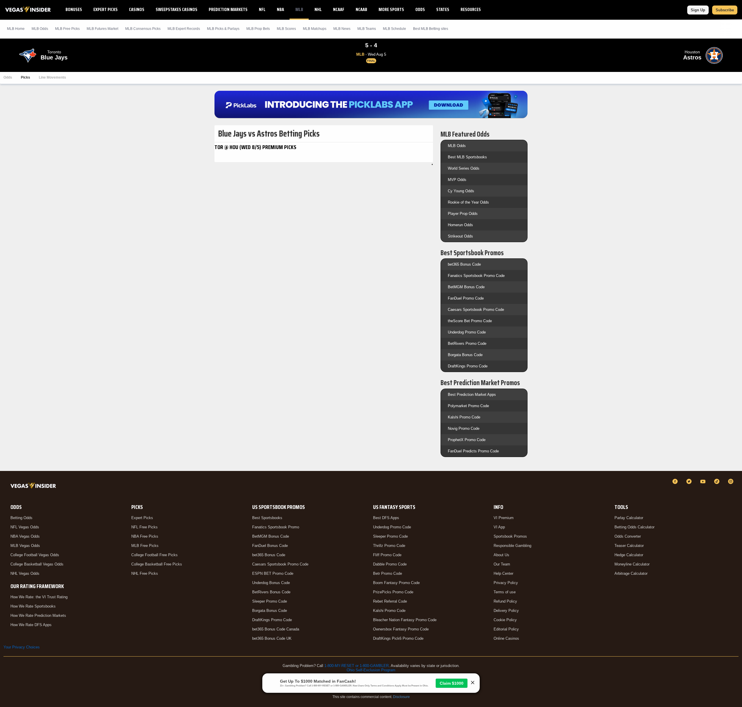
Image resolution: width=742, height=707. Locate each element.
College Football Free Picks (154, 555)
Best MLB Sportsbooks (467, 157)
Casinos (136, 9)
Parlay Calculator (628, 518)
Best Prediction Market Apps (472, 394)
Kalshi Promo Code (464, 417)
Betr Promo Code (387, 573)
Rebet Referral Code (390, 601)
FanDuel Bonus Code (270, 545)
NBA (280, 9)
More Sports (391, 9)
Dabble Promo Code (390, 564)
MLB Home (16, 29)
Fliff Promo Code (387, 555)
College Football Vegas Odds (34, 555)
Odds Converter (627, 536)
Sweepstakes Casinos (176, 9)
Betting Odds (21, 518)
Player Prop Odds (463, 213)
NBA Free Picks (144, 536)
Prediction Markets (228, 9)
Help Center (503, 573)
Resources (471, 9)
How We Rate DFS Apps (31, 625)
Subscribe (725, 10)
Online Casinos (506, 638)
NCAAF (338, 9)
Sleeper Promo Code (269, 601)
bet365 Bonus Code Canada (275, 629)
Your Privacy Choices (21, 647)
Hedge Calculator (628, 555)
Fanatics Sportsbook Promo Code (476, 275)
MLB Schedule (394, 29)
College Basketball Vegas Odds (36, 564)
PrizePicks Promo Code (393, 592)
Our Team (502, 564)
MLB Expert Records (184, 29)
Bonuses (74, 9)
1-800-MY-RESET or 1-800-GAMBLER (356, 666)
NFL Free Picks (144, 527)
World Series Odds (463, 168)
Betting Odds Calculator (634, 527)
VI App (499, 527)
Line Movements (52, 77)
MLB (299, 9)
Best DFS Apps (386, 518)
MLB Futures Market (102, 29)
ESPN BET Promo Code (272, 573)
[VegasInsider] (34, 486)
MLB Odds (40, 29)
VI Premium (504, 518)
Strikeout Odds (460, 236)
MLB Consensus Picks (143, 29)
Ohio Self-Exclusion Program (371, 670)
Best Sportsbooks (267, 518)
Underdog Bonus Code (271, 583)
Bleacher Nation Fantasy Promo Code (405, 620)
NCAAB (361, 9)
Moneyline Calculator (632, 564)
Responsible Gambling (512, 545)
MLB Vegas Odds (25, 545)
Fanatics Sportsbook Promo (275, 527)
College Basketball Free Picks (156, 564)
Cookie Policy (505, 620)
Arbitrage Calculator (631, 573)
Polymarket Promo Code (468, 406)
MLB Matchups (314, 29)
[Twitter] (689, 481)
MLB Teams (366, 29)
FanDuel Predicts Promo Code (473, 451)
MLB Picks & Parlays (223, 29)
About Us (501, 555)
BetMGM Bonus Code (466, 287)
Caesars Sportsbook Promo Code (476, 309)
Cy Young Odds (461, 191)
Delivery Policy (506, 610)
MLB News (341, 29)
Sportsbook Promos (510, 536)
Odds (420, 9)
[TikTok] (717, 481)
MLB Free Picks (145, 545)
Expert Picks (105, 9)
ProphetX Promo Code (466, 440)
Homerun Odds (460, 225)
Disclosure (401, 697)
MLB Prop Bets (258, 29)
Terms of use (505, 592)
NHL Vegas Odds (24, 573)
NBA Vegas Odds (25, 536)
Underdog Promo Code (467, 332)
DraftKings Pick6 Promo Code (398, 638)
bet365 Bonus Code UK (272, 638)
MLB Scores (286, 29)
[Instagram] (731, 481)
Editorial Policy (506, 629)
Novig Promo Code (463, 428)
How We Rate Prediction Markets (38, 615)
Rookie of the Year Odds (468, 202)
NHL (318, 9)
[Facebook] (675, 481)
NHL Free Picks (144, 573)
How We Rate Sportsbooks (33, 606)
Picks (25, 77)
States (442, 9)
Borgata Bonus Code (465, 355)
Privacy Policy (506, 583)
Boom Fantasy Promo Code (396, 583)
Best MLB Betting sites (430, 29)
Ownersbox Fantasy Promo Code (401, 629)
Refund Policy (505, 601)
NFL (262, 9)
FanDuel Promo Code (466, 298)
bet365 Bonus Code (464, 264)
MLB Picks (67, 29)
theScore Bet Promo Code (470, 321)
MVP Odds (457, 179)
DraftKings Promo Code (468, 366)
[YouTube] (703, 481)
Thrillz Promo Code (389, 545)
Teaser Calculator (629, 545)
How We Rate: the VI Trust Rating (39, 597)
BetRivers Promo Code (467, 343)
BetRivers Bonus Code (271, 592)
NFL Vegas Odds (24, 527)
